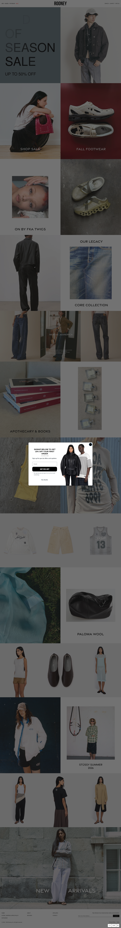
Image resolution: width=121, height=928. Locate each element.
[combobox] (117, 925)
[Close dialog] (90, 444)
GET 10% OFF (44, 469)
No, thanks (44, 480)
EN (118, 925)
